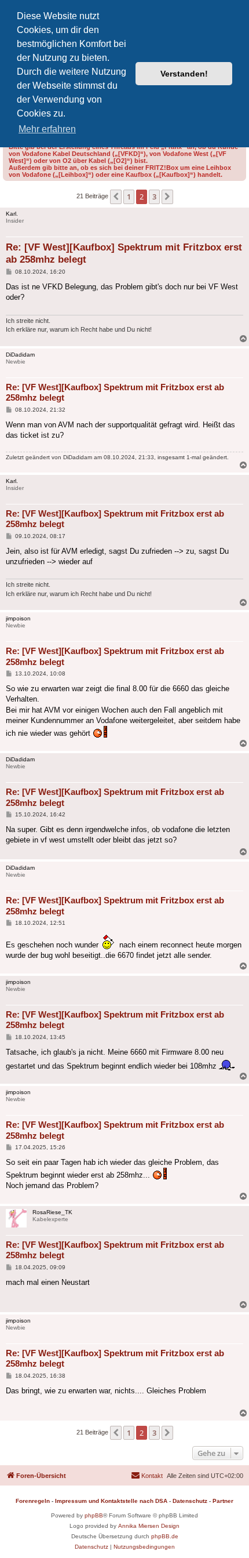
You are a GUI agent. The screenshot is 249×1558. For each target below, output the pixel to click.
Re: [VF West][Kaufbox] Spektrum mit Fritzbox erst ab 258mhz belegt (124, 253)
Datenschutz (190, 1501)
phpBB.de (164, 1536)
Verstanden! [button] (184, 73)
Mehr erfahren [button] (47, 129)
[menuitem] (147, 1476)
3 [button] (154, 196)
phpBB (94, 1515)
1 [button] (129, 196)
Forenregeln (33, 1501)
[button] (116, 197)
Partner (223, 1501)
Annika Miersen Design (149, 1526)
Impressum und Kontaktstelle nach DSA (111, 1501)
